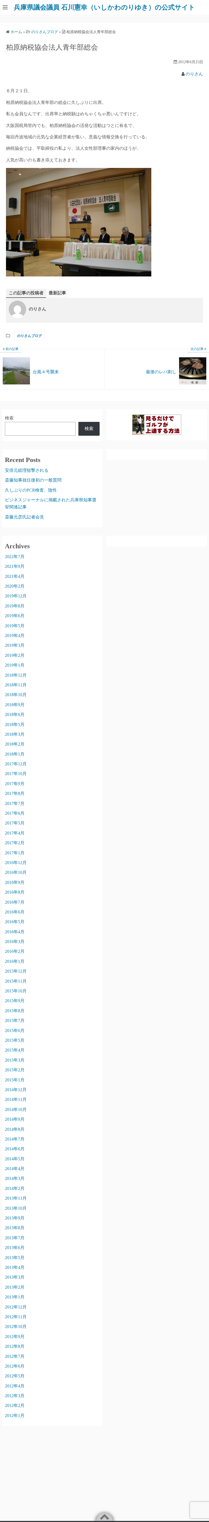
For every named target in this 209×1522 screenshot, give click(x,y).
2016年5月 (14, 921)
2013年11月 (16, 1198)
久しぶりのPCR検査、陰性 (31, 490)
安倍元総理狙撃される (26, 470)
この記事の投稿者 (26, 293)
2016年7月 (14, 902)
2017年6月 (14, 813)
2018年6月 (14, 714)
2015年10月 (16, 991)
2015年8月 (14, 1010)
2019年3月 (14, 645)
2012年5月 (14, 1376)
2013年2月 (14, 1287)
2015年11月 (16, 981)
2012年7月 (14, 1356)
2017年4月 (14, 833)
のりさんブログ (29, 336)
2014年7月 (14, 1139)
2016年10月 (16, 872)
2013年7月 (14, 1238)
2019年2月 (14, 655)
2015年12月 (16, 971)
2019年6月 (14, 615)
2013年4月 (14, 1267)
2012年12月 (16, 1307)
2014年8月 (14, 1129)
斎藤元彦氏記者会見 (24, 517)
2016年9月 (14, 882)
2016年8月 (14, 892)
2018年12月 (16, 675)
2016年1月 (14, 961)
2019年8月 (14, 606)
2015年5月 (14, 1040)
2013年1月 (14, 1297)
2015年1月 (14, 1080)
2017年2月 (14, 842)
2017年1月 (14, 853)
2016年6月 (14, 912)
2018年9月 (14, 704)
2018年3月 (14, 734)
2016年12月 (16, 862)
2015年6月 (14, 1030)
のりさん (194, 74)
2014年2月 (14, 1188)
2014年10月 (16, 1109)
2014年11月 (16, 1099)
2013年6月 (14, 1247)
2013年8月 (14, 1227)
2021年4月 (14, 576)
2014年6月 (14, 1149)
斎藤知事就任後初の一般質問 (33, 480)
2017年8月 (14, 793)
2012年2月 (14, 1405)
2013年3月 (14, 1277)
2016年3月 (14, 941)
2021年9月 (14, 566)
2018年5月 (14, 724)
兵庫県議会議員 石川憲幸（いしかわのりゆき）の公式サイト (104, 7)
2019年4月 (14, 635)
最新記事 (57, 293)
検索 (9, 418)
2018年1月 (14, 754)
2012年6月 (14, 1366)
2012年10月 (16, 1326)
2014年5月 (14, 1159)
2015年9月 (14, 1000)
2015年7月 (14, 1020)
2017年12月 (16, 764)
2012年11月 (16, 1316)
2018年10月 (16, 694)
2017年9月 (14, 783)
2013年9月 (14, 1218)
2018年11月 (16, 685)
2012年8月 (14, 1346)
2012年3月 (14, 1395)
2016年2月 (14, 951)
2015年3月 (14, 1060)
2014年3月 (14, 1178)
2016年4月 (14, 931)
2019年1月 (14, 665)
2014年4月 (14, 1168)
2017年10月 (16, 773)
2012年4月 (14, 1386)
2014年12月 (16, 1089)
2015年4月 (14, 1050)
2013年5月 (14, 1257)
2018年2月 (14, 744)
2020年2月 (14, 586)
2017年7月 (14, 803)
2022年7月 (14, 556)
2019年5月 (14, 625)
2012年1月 (14, 1415)
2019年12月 (16, 596)
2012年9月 (14, 1336)
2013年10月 (16, 1208)
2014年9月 (14, 1119)
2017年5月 (14, 823)
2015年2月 (14, 1070)
